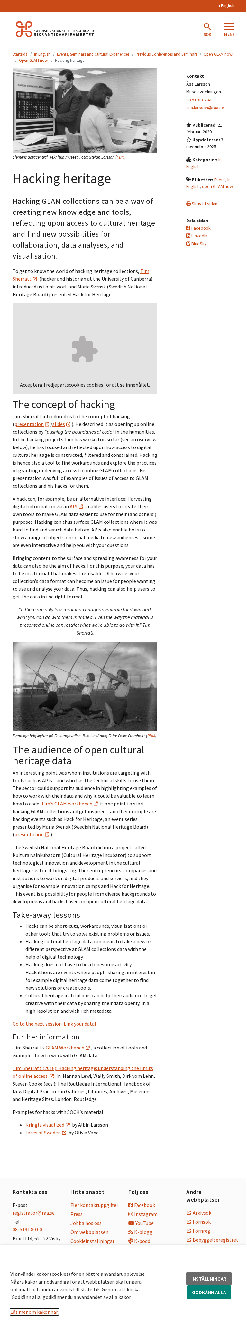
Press (76, 1214)
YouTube (144, 1223)
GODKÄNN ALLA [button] (209, 1292)
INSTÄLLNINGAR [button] (208, 1278)
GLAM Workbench (65, 1047)
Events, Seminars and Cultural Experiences (93, 54)
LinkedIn (198, 236)
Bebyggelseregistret (213, 1240)
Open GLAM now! (218, 54)
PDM (120, 157)
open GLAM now (217, 186)
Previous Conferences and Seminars (166, 54)
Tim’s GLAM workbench (66, 803)
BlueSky (198, 244)
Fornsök (202, 1221)
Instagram (146, 1214)
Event (219, 180)
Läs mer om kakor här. (34, 1312)
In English (225, 5)
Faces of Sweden (43, 1132)
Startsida (20, 54)
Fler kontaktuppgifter (94, 1205)
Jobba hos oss (86, 1223)
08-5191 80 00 (27, 1229)
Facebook (200, 228)
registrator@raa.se (34, 1212)
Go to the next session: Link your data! (54, 1023)
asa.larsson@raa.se (205, 107)
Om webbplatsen (89, 1232)
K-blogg (143, 1232)
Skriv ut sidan (204, 204)
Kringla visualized (44, 1125)
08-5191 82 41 (199, 100)
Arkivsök (202, 1212)
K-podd (142, 1241)
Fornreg (201, 1230)
